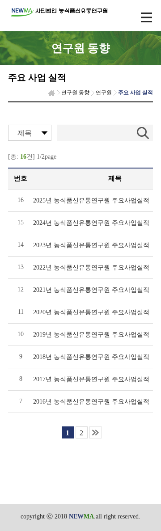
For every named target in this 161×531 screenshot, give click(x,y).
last (95, 432)
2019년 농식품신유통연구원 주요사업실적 (91, 334)
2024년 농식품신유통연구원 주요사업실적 (91, 222)
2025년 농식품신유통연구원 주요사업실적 (91, 200)
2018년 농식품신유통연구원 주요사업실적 (91, 357)
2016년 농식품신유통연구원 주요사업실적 (91, 401)
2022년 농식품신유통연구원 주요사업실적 (91, 267)
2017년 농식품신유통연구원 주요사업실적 (91, 379)
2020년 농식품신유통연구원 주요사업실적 (91, 312)
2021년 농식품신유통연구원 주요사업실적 (91, 290)
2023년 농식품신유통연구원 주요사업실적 (91, 245)
